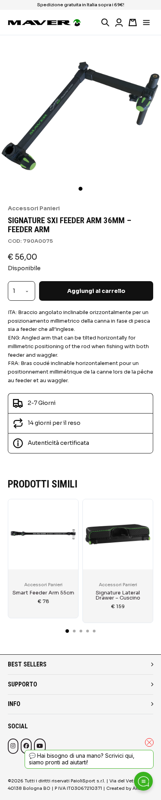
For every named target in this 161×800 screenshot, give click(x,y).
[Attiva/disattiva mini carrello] (133, 22)
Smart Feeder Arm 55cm (43, 593)
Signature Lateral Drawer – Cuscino (117, 595)
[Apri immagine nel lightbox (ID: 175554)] (80, 115)
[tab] (67, 631)
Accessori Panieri (34, 208)
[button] (80, 189)
